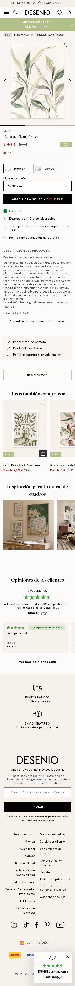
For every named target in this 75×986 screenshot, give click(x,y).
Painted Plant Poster (49, 35)
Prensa (30, 841)
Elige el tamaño (14, 178)
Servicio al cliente (52, 841)
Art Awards (27, 901)
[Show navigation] (6, 12)
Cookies (45, 872)
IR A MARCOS (37, 375)
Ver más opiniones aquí (37, 662)
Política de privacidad (48, 816)
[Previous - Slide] (5, 81)
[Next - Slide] (70, 81)
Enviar (37, 807)
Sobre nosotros (24, 834)
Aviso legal (27, 849)
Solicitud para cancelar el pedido (53, 887)
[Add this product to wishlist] (67, 44)
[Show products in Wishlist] (59, 12)
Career (30, 856)
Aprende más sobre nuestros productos (37, 321)
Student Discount (23, 882)
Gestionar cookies (53, 897)
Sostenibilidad (25, 863)
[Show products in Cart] (68, 12)
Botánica (23, 35)
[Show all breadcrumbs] (7, 35)
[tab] (12, 124)
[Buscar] (15, 12)
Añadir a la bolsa (37, 199)
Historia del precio (16, 312)
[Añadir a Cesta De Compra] (43, 453)
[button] (53, 967)
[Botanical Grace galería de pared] (28, 525)
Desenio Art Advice (53, 834)
